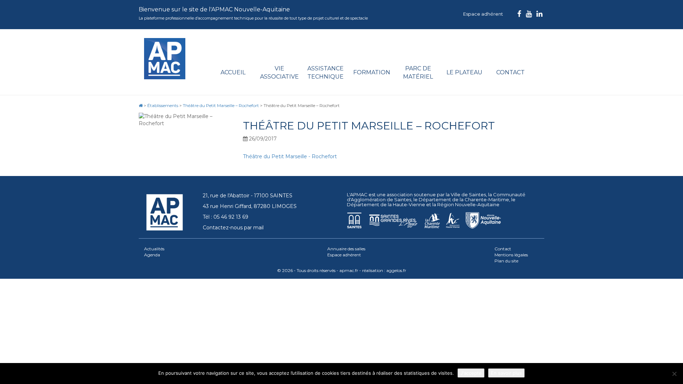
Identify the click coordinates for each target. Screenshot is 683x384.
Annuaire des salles (346, 248)
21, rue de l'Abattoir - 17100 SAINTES (247, 195)
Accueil (233, 72)
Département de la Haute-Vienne (386, 204)
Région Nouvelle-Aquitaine (468, 204)
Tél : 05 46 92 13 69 (225, 217)
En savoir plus (506, 373)
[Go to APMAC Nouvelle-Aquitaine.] (141, 105)
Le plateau (464, 72)
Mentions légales (511, 254)
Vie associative (279, 72)
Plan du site (506, 260)
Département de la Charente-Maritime (464, 199)
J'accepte (471, 373)
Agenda (152, 254)
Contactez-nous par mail (233, 227)
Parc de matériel (418, 72)
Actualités (154, 248)
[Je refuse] (674, 373)
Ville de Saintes (468, 194)
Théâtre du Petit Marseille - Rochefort (290, 156)
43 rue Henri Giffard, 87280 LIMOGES (250, 206)
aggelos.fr (396, 270)
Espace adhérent (483, 14)
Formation (371, 72)
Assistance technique (325, 72)
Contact (510, 72)
